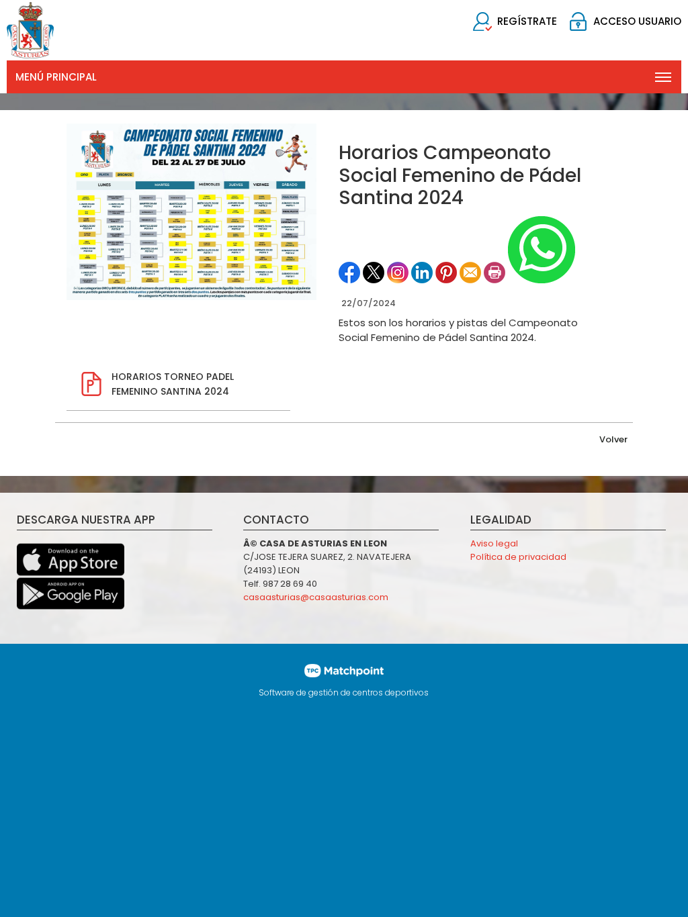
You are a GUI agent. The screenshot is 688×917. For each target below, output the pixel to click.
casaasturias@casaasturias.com (315, 597)
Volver (613, 439)
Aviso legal (494, 543)
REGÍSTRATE (527, 21)
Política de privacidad (518, 556)
